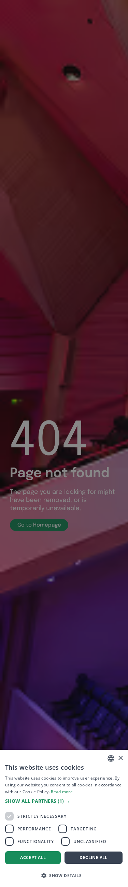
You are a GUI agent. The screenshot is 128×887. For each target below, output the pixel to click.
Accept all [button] (33, 857)
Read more (62, 792)
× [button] (120, 758)
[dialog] (64, 818)
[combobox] (111, 758)
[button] (64, 801)
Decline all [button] (93, 857)
